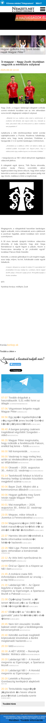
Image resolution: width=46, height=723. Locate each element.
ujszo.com (5, 553)
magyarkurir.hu (36, 471)
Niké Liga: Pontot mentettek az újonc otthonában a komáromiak (22, 549)
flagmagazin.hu (34, 490)
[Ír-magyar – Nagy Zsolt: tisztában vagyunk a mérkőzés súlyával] (23, 102)
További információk (31, 720)
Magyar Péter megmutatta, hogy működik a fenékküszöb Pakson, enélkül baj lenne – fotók (22, 443)
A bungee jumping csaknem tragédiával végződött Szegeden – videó (20, 432)
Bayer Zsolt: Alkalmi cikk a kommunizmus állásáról (19, 488)
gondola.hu (22, 412)
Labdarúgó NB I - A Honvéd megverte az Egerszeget (20, 672)
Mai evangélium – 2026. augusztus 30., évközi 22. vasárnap (21, 506)
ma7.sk (29, 641)
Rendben (14, 720)
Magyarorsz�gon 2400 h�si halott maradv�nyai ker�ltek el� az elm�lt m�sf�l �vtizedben (22, 526)
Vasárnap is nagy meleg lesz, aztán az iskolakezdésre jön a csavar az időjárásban (22, 459)
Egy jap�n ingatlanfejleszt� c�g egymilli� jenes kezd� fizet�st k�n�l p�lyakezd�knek (22, 420)
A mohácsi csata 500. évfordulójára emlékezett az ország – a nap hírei (22, 577)
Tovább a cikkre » (8, 351)
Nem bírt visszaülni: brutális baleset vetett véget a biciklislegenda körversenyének (22, 627)
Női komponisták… (19, 451)
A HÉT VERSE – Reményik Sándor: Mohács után (20, 653)
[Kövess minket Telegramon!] (22, 392)
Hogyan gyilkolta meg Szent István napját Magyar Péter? (20, 50)
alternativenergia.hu (18, 404)
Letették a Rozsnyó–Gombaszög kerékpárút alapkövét (20, 680)
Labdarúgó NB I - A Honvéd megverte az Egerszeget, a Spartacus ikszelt (22, 662)
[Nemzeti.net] (23, 9)
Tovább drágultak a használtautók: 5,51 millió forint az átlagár (20, 400)
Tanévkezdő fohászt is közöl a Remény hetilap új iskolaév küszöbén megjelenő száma (22, 478)
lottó (11, 646)
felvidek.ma (35, 452)
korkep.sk (12, 345)
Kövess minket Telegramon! (19, 3)
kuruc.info (35, 424)
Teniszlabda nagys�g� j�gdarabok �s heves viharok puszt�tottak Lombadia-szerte (18, 692)
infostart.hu (13, 435)
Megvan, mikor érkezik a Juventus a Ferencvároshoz (18, 516)
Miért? (39, 3)
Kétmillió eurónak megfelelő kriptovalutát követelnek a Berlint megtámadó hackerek (20, 638)
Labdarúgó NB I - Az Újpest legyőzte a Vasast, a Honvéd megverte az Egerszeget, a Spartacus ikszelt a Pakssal (22, 589)
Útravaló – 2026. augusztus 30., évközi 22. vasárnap (20, 469)
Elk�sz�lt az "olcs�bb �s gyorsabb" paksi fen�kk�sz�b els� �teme (22, 615)
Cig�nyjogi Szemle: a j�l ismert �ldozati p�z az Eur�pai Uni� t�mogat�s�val (20, 603)
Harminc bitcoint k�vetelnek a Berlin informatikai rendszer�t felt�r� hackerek (22, 539)
